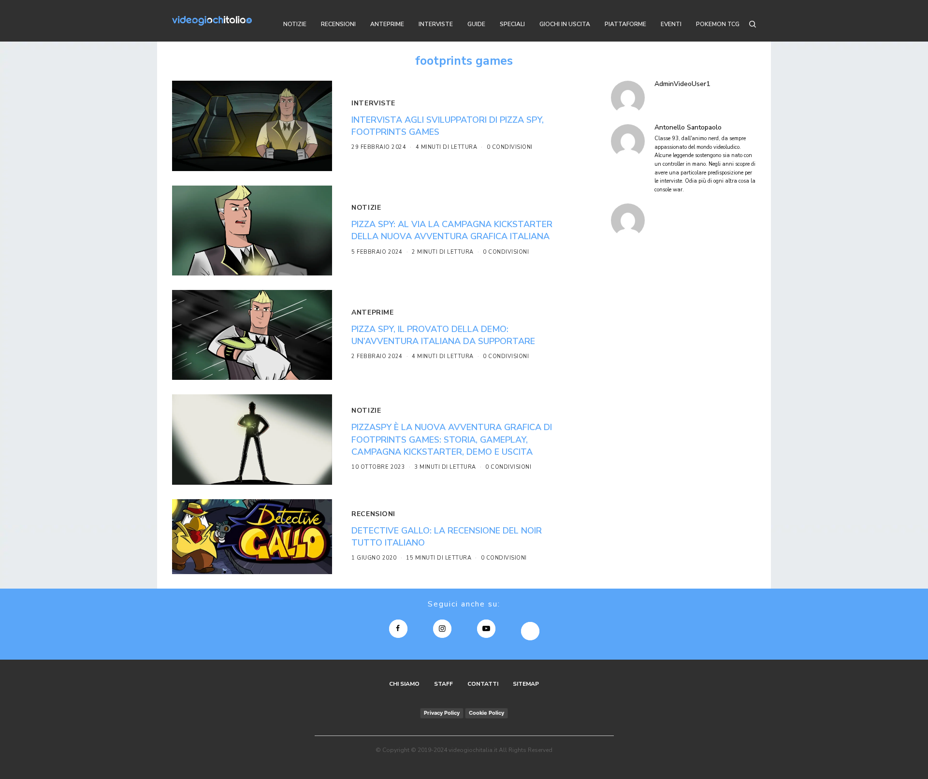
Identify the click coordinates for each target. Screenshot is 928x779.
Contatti (482, 684)
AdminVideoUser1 (682, 84)
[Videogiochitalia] (212, 20)
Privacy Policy (442, 712)
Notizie (366, 207)
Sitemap (526, 684)
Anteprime (372, 312)
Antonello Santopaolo (688, 127)
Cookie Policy (486, 712)
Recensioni (373, 514)
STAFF (443, 684)
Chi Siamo (404, 684)
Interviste (373, 103)
